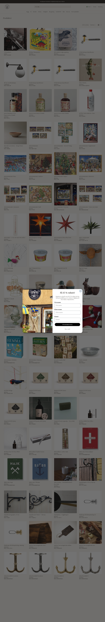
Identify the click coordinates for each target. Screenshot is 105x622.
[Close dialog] (80, 291)
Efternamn (58, 309)
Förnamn (57, 302)
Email (56, 316)
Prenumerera (67, 324)
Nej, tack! (67, 329)
